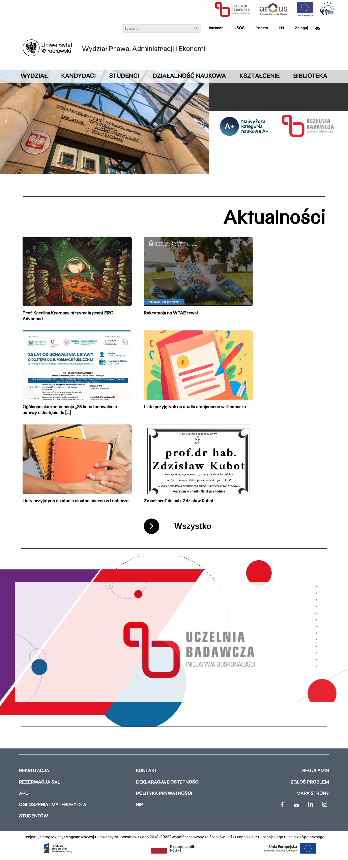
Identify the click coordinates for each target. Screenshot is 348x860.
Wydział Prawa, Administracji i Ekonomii (144, 49)
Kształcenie (259, 76)
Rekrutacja (34, 771)
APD (24, 794)
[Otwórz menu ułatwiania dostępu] (319, 28)
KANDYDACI (78, 76)
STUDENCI (124, 76)
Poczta (262, 28)
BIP (139, 805)
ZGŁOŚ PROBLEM (309, 782)
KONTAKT (146, 771)
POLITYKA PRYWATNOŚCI (164, 794)
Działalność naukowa (189, 76)
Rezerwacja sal (39, 782)
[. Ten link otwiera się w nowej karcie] (282, 804)
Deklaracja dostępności (167, 782)
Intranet (216, 28)
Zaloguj (301, 28)
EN (281, 28)
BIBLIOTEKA (310, 76)
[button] (6, 122)
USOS (239, 28)
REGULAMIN (315, 771)
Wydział (34, 76)
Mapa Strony (312, 794)
